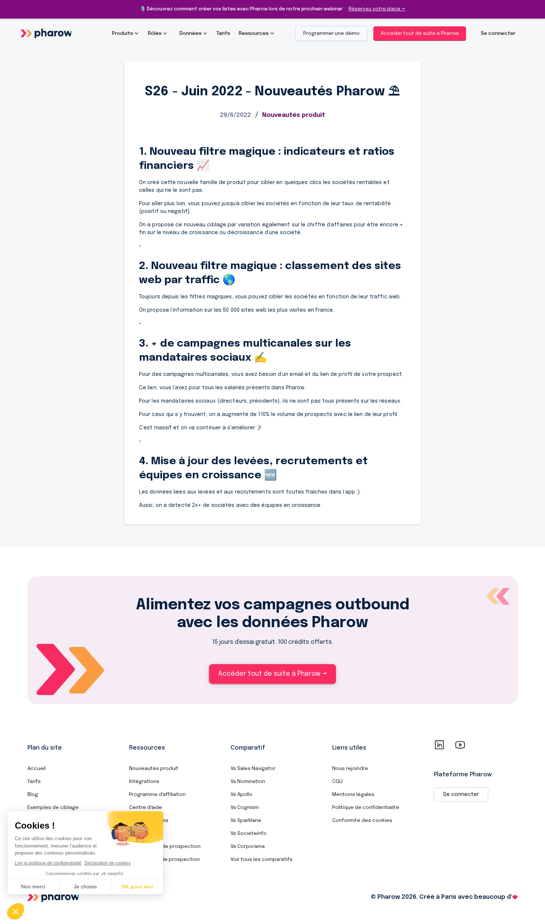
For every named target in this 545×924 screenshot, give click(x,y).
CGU (337, 781)
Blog (32, 794)
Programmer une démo (331, 33)
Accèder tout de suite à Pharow (420, 33)
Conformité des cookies (362, 820)
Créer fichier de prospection (164, 859)
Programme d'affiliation (157, 794)
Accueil (36, 768)
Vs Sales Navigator (253, 768)
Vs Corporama (248, 846)
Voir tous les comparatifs (262, 859)
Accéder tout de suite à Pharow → (272, 674)
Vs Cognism (245, 807)
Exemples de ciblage (53, 807)
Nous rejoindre (350, 768)
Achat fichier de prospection (165, 846)
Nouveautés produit (153, 768)
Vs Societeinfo (249, 833)
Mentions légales (353, 794)
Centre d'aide (145, 807)
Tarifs (34, 781)
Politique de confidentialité (365, 807)
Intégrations (144, 781)
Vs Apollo (241, 794)
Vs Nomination (248, 781)
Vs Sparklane (246, 820)
